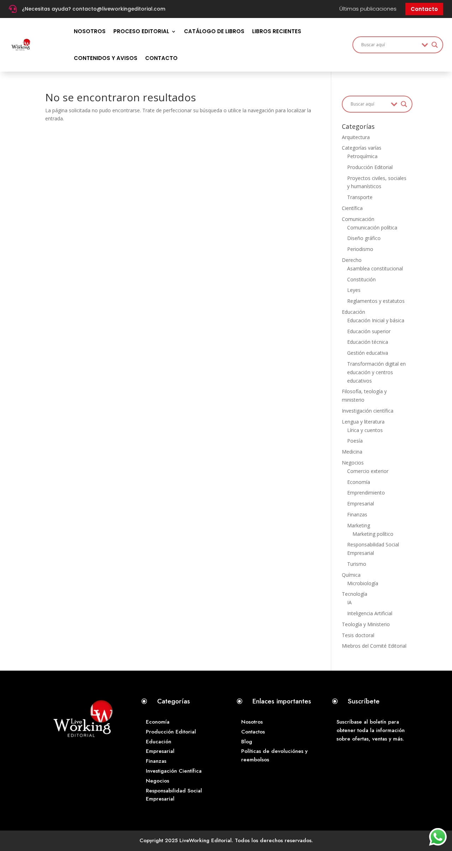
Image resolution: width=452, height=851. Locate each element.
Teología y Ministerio (366, 624)
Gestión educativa (367, 352)
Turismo (356, 564)
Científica (352, 208)
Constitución (361, 279)
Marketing (358, 525)
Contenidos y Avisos (105, 58)
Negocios (353, 462)
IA (349, 602)
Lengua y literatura (363, 421)
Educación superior (369, 331)
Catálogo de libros (214, 31)
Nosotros (90, 31)
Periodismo (360, 249)
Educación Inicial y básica (375, 320)
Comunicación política (372, 227)
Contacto (424, 9)
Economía (358, 482)
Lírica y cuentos (365, 430)
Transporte (360, 197)
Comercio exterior (367, 471)
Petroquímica (362, 156)
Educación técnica (367, 341)
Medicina (352, 451)
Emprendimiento (366, 492)
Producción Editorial (370, 167)
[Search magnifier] (435, 45)
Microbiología (362, 583)
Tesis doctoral (358, 635)
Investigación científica (367, 410)
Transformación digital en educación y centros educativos (376, 372)
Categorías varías (361, 147)
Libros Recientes (276, 31)
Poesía (355, 440)
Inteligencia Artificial (369, 613)
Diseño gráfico (364, 238)
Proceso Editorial (141, 31)
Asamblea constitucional (375, 268)
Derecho (352, 260)
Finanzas (357, 514)
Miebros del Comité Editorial (374, 645)
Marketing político (372, 534)
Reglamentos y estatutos (376, 301)
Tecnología (354, 594)
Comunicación (358, 219)
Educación (353, 311)
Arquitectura (356, 137)
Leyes (354, 290)
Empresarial (360, 503)
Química (351, 574)
